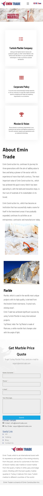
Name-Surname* (9, 372)
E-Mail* (5, 389)
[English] (34, 3)
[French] (37, 3)
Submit (21, 417)
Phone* (5, 381)
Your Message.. (8, 398)
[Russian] (40, 3)
